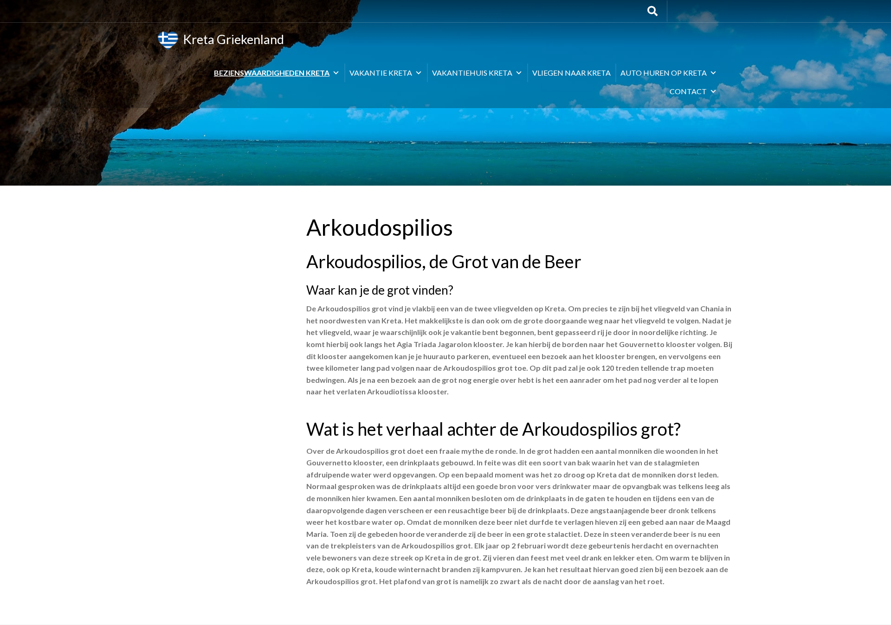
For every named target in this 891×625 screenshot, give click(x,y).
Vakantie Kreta (380, 72)
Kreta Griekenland (231, 39)
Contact (688, 91)
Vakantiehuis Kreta (472, 72)
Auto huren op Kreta (663, 72)
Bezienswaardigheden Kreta (271, 72)
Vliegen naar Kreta (571, 72)
